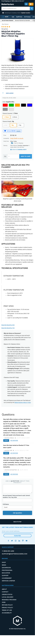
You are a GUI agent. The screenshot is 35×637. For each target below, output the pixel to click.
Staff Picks (19, 17)
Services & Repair (8, 581)
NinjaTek (4, 29)
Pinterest (23, 540)
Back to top (17, 521)
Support (5, 575)
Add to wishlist (9, 93)
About (4, 589)
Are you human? (16, 496)
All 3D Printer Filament (7, 20)
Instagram (15, 540)
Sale (13, 17)
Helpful (6, 440)
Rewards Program (9, 600)
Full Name (6, 504)
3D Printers (27, 17)
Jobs (3, 602)
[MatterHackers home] (7, 4)
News (4, 565)
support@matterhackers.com (14, 554)
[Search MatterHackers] (32, 8)
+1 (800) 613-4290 (8, 551)
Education (6, 573)
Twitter (12, 540)
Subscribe (17, 536)
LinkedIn (19, 540)
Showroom (6, 567)
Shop (4, 562)
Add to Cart (25, 156)
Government (7, 578)
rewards (18, 131)
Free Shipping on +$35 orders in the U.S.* (12, 1)
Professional (7, 570)
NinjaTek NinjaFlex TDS (8, 328)
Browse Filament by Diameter (22, 20)
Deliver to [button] (19, 149)
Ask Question (17, 513)
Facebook (8, 540)
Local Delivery (7, 597)
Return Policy (7, 605)
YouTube (26, 540)
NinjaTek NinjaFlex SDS (8, 325)
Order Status (7, 594)
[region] (17, 51)
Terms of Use (7, 610)
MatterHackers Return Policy (23, 402)
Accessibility (7, 613)
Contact (5, 592)
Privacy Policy (7, 607)
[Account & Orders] (26, 4)
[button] (17, 12)
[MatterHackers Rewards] (5, 131)
